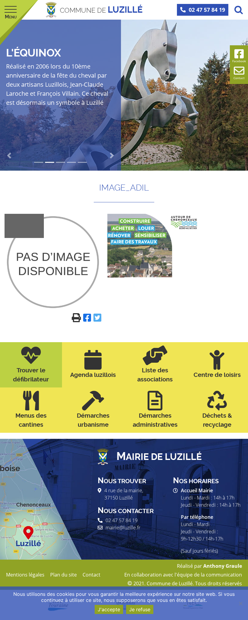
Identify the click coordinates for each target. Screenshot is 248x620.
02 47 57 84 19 (207, 9)
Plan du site (63, 574)
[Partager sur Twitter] (97, 317)
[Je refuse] (240, 603)
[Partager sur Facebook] (88, 317)
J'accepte (109, 609)
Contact (91, 574)
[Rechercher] (238, 10)
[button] (9, 155)
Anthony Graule (222, 566)
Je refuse (139, 609)
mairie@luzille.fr (123, 527)
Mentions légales (25, 574)
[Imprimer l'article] (77, 317)
